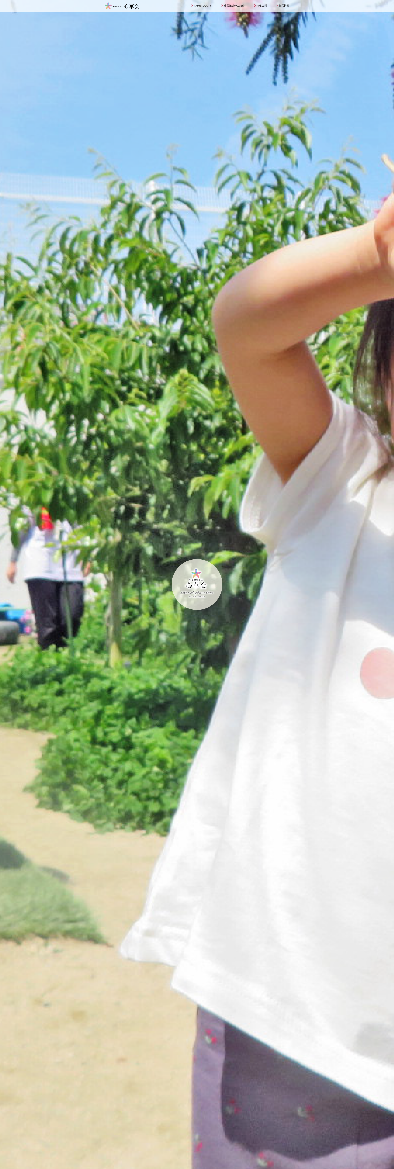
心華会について (203, 5)
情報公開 (262, 5)
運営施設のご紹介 (234, 5)
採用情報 (284, 5)
